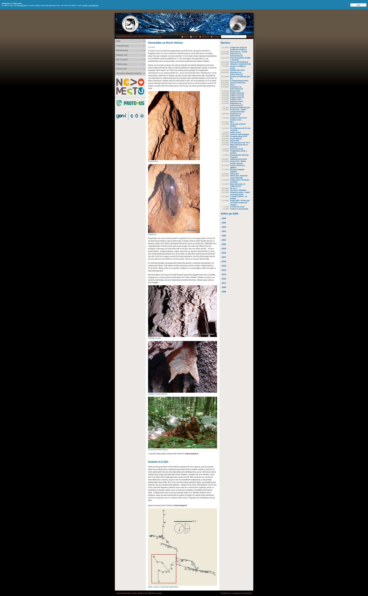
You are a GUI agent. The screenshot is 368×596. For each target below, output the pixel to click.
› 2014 (223, 270)
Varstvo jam (121, 69)
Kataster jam (121, 55)
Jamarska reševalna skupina (128, 73)
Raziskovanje (122, 50)
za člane (216, 37)
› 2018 (223, 253)
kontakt (195, 37)
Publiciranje (121, 64)
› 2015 (223, 266)
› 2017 (223, 257)
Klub (118, 41)
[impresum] (237, 23)
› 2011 (223, 283)
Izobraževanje (122, 46)
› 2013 (223, 274)
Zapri (358, 5)
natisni (186, 37)
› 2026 (223, 218)
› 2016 (223, 261)
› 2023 (223, 231)
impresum (205, 37)
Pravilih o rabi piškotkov (90, 5)
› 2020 (223, 244)
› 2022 (223, 236)
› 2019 (223, 249)
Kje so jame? (122, 59)
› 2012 (223, 279)
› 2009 (223, 287)
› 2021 (223, 240)
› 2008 (223, 292)
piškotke (24, 5)
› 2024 (223, 227)
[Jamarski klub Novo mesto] (130, 23)
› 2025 (223, 223)
